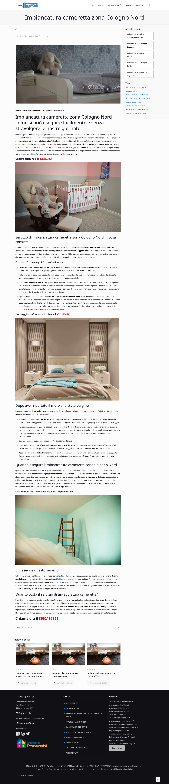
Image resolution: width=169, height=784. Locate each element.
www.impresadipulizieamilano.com (123, 724)
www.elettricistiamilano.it (119, 705)
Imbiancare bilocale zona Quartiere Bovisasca (137, 35)
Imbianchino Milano (117, 740)
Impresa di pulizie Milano (119, 730)
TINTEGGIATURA (72, 742)
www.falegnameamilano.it (119, 711)
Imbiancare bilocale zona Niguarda (137, 74)
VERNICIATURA (72, 753)
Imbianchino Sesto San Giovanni (122, 737)
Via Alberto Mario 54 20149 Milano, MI (62, 766)
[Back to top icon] (158, 779)
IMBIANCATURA (72, 708)
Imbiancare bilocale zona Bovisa (137, 64)
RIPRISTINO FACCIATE (75, 737)
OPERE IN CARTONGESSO (76, 722)
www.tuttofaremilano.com (119, 718)
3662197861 (46, 158)
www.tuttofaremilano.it (118, 714)
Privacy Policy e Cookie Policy (47, 769)
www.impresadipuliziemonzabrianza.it (124, 727)
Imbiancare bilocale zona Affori (137, 55)
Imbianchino (62, 579)
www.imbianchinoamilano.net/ (121, 721)
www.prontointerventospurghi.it (122, 743)
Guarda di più (117, 748)
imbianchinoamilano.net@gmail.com (30, 718)
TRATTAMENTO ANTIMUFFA (77, 748)
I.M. (30, 36)
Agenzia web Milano (112, 769)
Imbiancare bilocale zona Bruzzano (137, 45)
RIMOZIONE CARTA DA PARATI (78, 732)
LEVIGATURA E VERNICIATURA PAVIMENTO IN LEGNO (84, 715)
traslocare (19, 474)
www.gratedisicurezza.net (119, 708)
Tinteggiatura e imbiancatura (120, 734)
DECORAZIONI (72, 703)
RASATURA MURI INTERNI (76, 727)
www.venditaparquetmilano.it (121, 701)
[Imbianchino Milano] (28, 5)
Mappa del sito (67, 769)
